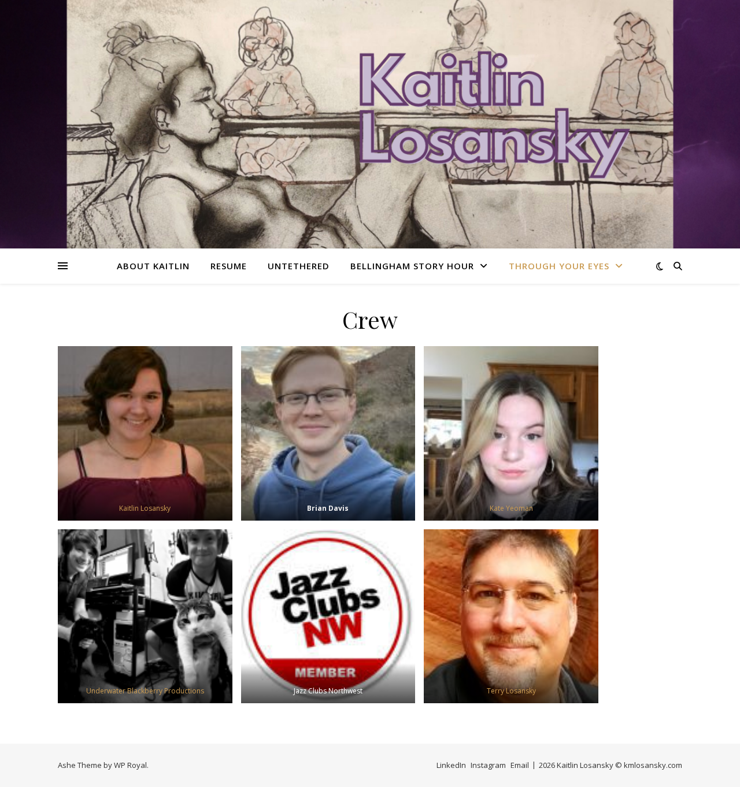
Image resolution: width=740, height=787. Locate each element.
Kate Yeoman (511, 508)
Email (519, 765)
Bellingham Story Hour (412, 266)
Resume (228, 266)
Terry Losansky (511, 691)
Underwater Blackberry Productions (145, 691)
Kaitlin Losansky (145, 508)
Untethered (299, 266)
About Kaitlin (153, 266)
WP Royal (130, 765)
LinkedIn (451, 765)
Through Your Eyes (559, 266)
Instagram (488, 765)
